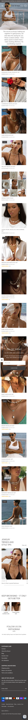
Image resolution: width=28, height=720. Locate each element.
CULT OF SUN (8, 714)
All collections (5, 660)
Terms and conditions (7, 673)
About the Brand (6, 651)
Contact (4, 649)
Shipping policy (6, 668)
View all (24, 545)
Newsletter (4, 658)
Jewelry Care (5, 656)
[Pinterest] (17, 373)
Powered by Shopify (16, 714)
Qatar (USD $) (5, 711)
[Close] (26, 345)
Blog (3, 653)
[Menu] (2, 5)
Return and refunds (7, 670)
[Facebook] (11, 373)
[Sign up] (25, 688)
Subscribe (14, 368)
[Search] (22, 6)
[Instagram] (14, 373)
